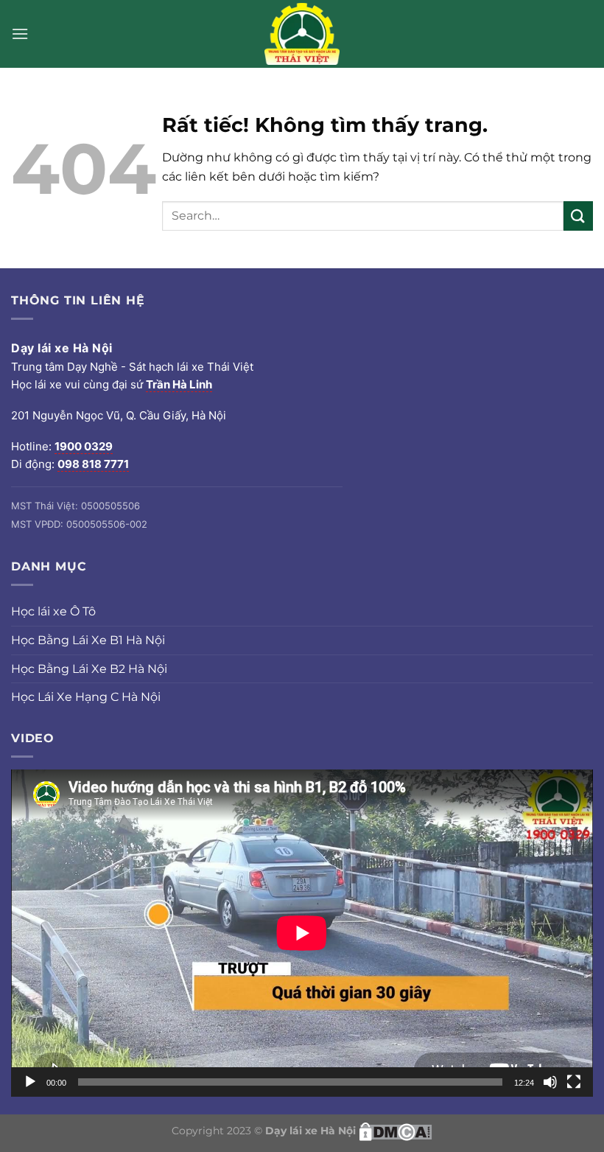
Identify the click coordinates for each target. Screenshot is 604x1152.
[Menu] (20, 33)
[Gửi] (578, 215)
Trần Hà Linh (179, 384)
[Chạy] (30, 1082)
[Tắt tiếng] (550, 1082)
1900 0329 (84, 446)
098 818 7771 (93, 464)
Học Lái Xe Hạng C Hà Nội (86, 697)
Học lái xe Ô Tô (53, 611)
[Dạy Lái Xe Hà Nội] (302, 34)
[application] (302, 933)
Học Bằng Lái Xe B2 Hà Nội (89, 669)
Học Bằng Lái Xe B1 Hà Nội (88, 640)
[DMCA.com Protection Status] (395, 1130)
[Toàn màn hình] (573, 1082)
